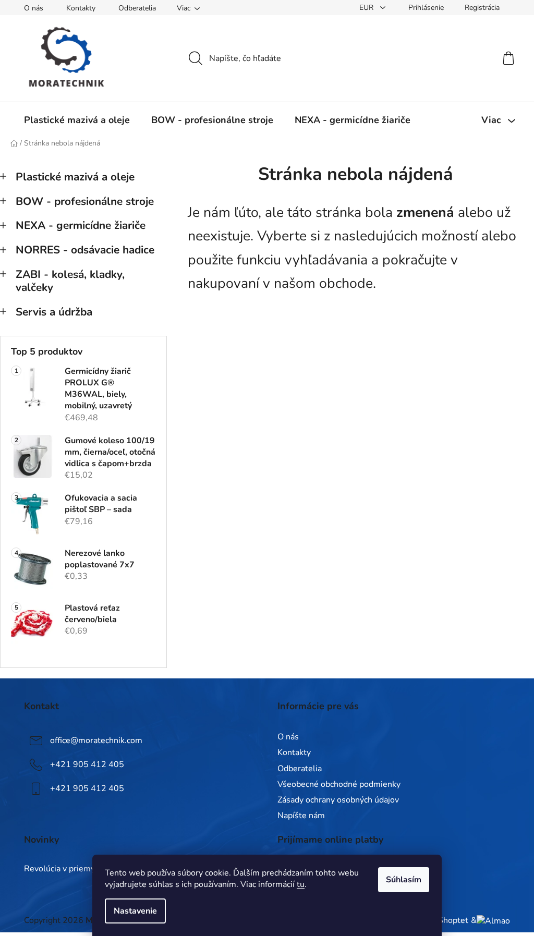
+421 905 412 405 (87, 764)
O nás (33, 8)
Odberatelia (137, 8)
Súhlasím (403, 879)
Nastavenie (135, 911)
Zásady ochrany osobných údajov (338, 800)
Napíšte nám (301, 815)
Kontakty (80, 8)
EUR (367, 8)
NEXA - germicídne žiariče (80, 225)
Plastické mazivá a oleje (75, 176)
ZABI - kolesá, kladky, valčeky (70, 281)
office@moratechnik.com (96, 740)
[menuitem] (77, 120)
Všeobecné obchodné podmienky (338, 784)
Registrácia (482, 8)
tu (301, 884)
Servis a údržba (54, 312)
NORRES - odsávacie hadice (85, 249)
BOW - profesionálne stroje (85, 201)
